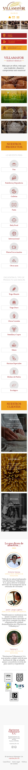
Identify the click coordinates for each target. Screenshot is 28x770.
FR (14, 13)
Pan (14, 169)
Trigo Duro (14, 307)
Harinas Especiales (14, 363)
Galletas (14, 196)
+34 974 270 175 (14, 758)
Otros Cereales (14, 321)
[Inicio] (14, 5)
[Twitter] (12, 747)
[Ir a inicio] (10, 17)
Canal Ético (6, 762)
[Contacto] (13, 17)
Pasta (14, 210)
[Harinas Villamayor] (14, 26)
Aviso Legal (16, 762)
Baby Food (14, 225)
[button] (2, 26)
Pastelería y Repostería (14, 183)
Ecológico (14, 390)
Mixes (14, 350)
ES (17, 13)
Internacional (14, 239)
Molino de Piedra (14, 377)
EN (12, 13)
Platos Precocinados (14, 252)
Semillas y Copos (14, 334)
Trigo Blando (14, 294)
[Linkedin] (15, 747)
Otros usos (14, 265)
